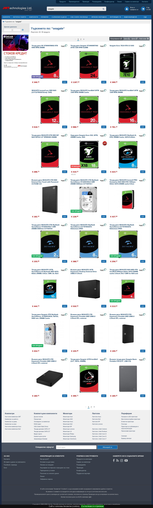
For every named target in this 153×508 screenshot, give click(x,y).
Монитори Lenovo (68, 429)
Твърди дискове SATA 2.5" (42, 429)
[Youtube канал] (126, 460)
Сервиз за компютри (132, 1)
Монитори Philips (68, 434)
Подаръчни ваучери (83, 473)
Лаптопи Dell (96, 419)
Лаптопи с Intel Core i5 (99, 436)
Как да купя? (44, 459)
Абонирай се (107, 447)
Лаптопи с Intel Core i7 (99, 439)
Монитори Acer (68, 416)
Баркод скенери (126, 438)
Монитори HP (67, 426)
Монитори (67, 413)
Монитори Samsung (69, 436)
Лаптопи (96, 413)
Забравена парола (46, 479)
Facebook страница (10, 465)
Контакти (145, 1)
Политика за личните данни (49, 473)
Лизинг (119, 1)
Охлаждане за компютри (42, 421)
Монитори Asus (68, 421)
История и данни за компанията (14, 462)
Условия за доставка (47, 462)
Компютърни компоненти (45, 413)
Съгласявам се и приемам (92, 506)
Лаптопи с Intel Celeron (99, 429)
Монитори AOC (68, 419)
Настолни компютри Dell (13, 429)
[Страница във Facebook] (114, 460)
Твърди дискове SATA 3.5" (42, 431)
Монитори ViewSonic (69, 439)
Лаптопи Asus (96, 416)
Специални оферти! (45, 447)
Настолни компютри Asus (13, 426)
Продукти (62, 1)
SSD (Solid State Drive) (41, 426)
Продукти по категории (84, 459)
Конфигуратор (109, 1)
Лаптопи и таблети (19, 17)
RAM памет (37, 424)
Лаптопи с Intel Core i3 (99, 434)
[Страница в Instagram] (121, 460)
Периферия (44, 17)
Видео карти (38, 434)
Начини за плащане (46, 465)
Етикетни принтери (127, 421)
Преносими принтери (128, 431)
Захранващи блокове (40, 439)
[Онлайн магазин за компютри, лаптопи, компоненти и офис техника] (17, 10)
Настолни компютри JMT (13, 416)
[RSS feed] (117, 460)
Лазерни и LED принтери (129, 416)
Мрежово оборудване (99, 17)
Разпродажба (96, 1)
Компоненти (33, 17)
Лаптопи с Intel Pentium (99, 431)
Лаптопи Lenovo (97, 424)
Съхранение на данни (59, 17)
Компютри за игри (10, 424)
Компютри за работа (11, 419)
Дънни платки (38, 416)
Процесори (37, 419)
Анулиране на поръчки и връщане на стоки (54, 468)
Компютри (6, 17)
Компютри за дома (11, 421)
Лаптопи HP (96, 421)
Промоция (79, 468)
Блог (5, 468)
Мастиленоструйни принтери (130, 419)
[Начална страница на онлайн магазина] (3, 22)
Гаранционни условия (47, 470)
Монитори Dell (67, 424)
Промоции (85, 1)
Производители (74, 1)
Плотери (124, 424)
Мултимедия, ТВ (115, 17)
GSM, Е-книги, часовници (79, 17)
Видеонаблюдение (130, 17)
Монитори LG (67, 431)
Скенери (124, 436)
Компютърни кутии (40, 436)
